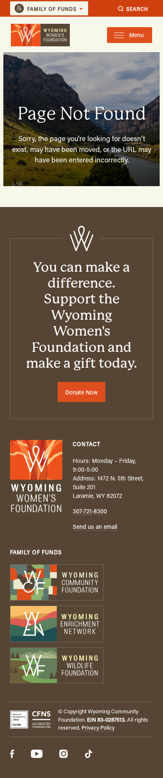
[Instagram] (63, 755)
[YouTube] (37, 755)
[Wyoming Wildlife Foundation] (81, 666)
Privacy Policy (98, 727)
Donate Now (81, 392)
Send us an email (95, 526)
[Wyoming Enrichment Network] (81, 625)
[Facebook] (12, 755)
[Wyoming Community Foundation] (81, 583)
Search (137, 8)
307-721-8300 (90, 511)
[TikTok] (88, 755)
